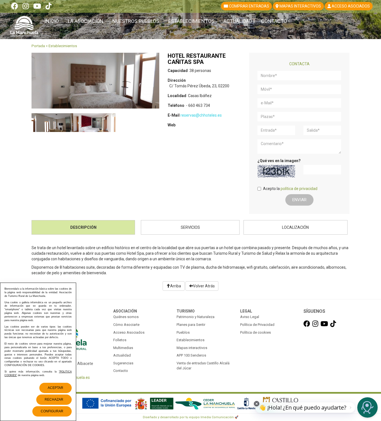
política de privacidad (299, 188)
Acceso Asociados (128, 332)
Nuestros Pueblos (135, 21)
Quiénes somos (126, 317)
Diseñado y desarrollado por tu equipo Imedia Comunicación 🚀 (190, 417)
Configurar (52, 411)
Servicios (190, 227)
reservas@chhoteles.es (201, 115)
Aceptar (55, 388)
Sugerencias (123, 363)
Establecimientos (191, 21)
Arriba (175, 286)
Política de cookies (255, 332)
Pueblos (183, 332)
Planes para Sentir (191, 325)
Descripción (83, 227)
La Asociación (85, 21)
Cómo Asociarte (126, 325)
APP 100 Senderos (191, 355)
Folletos (119, 340)
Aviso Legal (249, 317)
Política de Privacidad (257, 325)
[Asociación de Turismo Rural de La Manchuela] (24, 24)
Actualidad (237, 21)
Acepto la (290, 188)
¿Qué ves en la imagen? (279, 160)
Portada (38, 46)
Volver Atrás (204, 286)
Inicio (51, 21)
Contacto (274, 21)
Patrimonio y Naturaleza (195, 317)
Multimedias (123, 348)
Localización (295, 227)
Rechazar (54, 399)
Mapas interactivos (192, 348)
